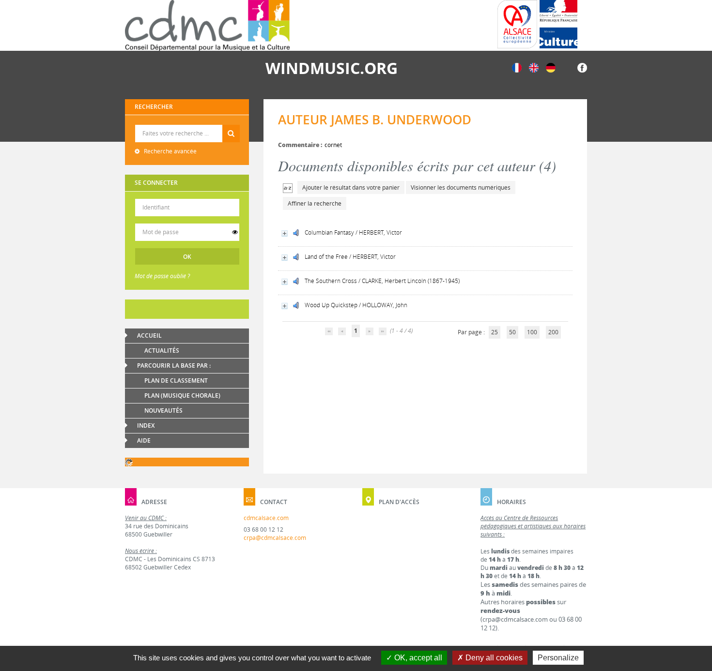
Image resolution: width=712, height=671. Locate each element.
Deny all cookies (493, 658)
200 (553, 332)
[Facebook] (582, 67)
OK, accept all (417, 658)
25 (494, 332)
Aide (144, 440)
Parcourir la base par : (174, 365)
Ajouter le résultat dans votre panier (351, 187)
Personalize (558, 658)
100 (532, 332)
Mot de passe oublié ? (162, 276)
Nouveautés (163, 410)
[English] (534, 67)
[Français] (517, 67)
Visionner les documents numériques (461, 187)
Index (146, 425)
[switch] (235, 232)
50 (512, 332)
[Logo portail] (207, 25)
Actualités (161, 350)
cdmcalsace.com (266, 518)
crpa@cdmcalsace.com (275, 538)
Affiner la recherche (314, 203)
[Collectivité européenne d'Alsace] (517, 24)
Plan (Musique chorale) (182, 395)
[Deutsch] (551, 67)
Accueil (149, 335)
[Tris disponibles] (288, 187)
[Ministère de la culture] (558, 24)
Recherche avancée (169, 151)
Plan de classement (176, 380)
